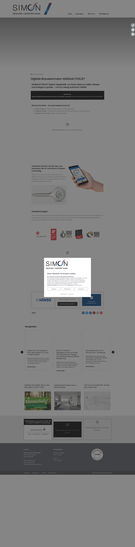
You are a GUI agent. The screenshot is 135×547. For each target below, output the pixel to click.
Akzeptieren (81, 289)
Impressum (71, 294)
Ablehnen (54, 289)
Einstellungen (67, 289)
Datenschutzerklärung (52, 285)
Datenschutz (63, 294)
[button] (133, 25)
